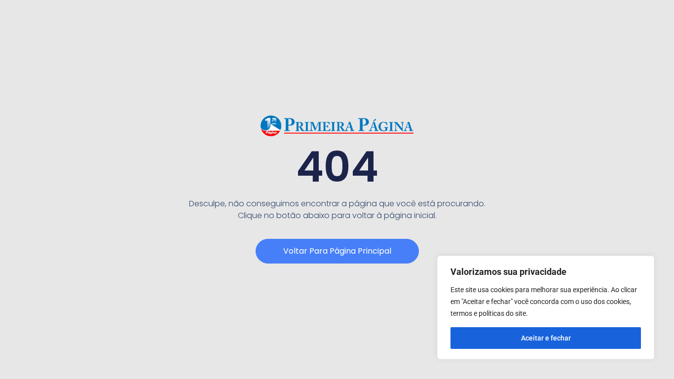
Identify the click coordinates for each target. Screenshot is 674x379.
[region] (545, 307)
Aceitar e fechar (546, 338)
